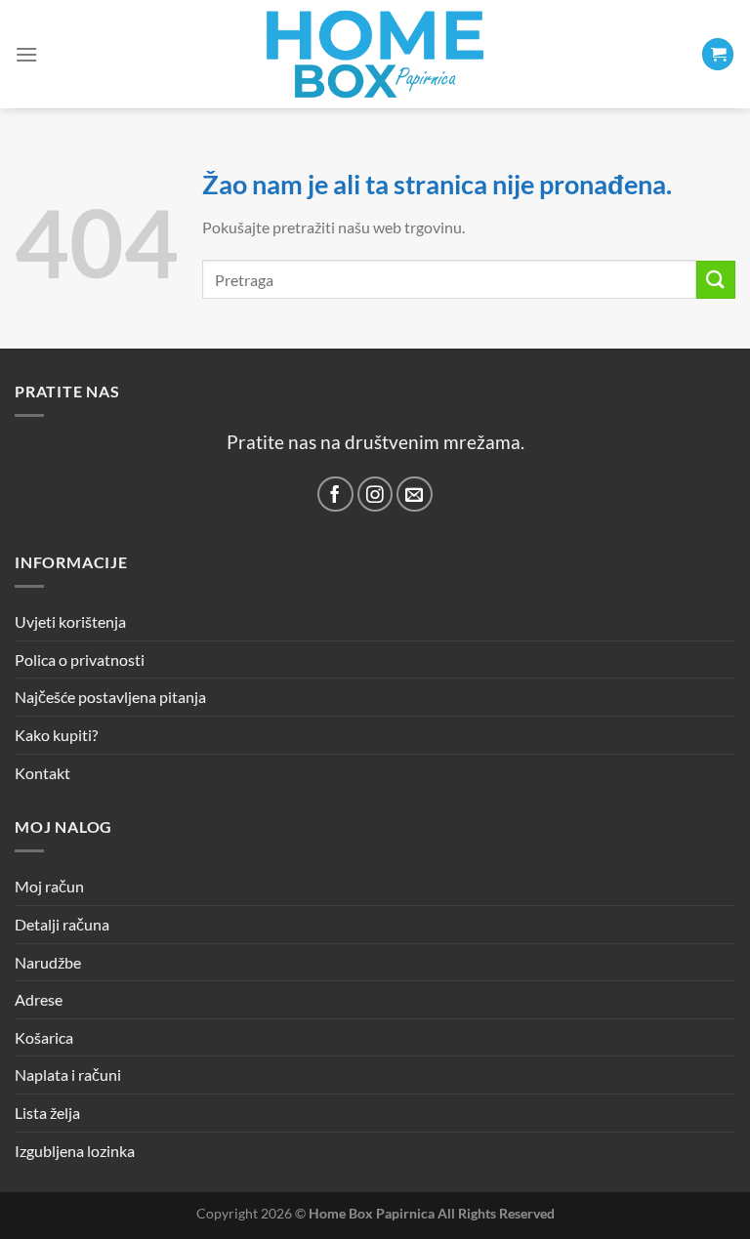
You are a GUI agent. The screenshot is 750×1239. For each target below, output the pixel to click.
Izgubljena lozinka (75, 1150)
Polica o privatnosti (80, 659)
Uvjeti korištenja (70, 621)
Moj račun (49, 886)
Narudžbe (48, 962)
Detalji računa (62, 924)
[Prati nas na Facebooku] (335, 494)
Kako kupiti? (56, 734)
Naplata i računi (68, 1074)
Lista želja (47, 1112)
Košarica (44, 1037)
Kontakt (42, 773)
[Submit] (715, 280)
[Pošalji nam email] (414, 494)
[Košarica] (717, 54)
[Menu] (26, 54)
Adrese (38, 999)
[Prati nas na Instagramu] (375, 494)
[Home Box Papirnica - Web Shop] (375, 54)
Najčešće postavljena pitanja (110, 696)
